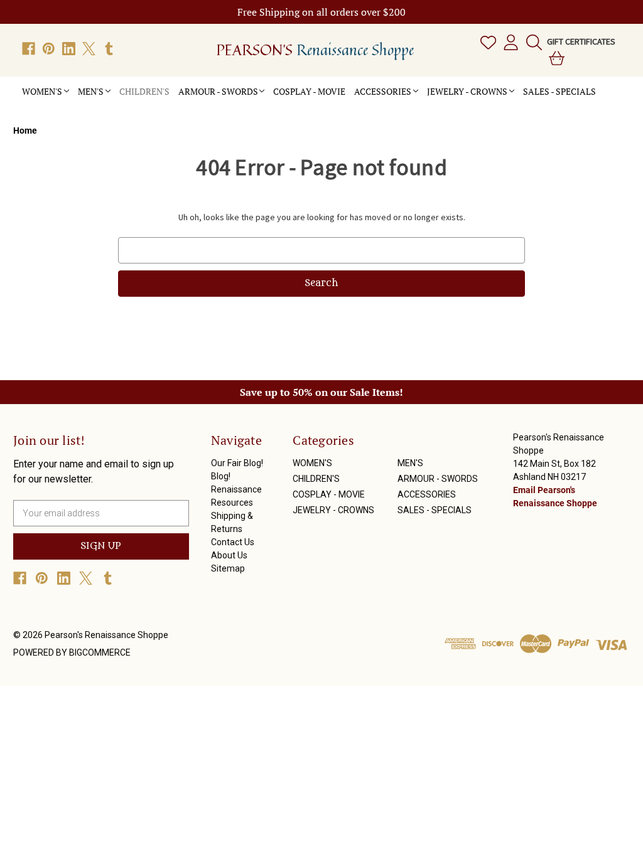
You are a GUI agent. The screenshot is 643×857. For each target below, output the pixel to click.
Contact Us (232, 542)
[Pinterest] (48, 48)
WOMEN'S (42, 91)
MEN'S (91, 91)
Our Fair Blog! (237, 463)
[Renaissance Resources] (604, 88)
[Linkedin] (68, 48)
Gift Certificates (581, 41)
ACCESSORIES (382, 91)
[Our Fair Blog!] (604, 85)
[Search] (531, 42)
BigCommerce (100, 652)
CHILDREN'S (144, 91)
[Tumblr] (109, 48)
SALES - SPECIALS (559, 91)
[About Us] (613, 91)
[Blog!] (613, 85)
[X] (88, 48)
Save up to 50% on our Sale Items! (321, 392)
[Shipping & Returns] (613, 88)
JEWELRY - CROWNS (467, 91)
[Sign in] (508, 42)
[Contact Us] (604, 91)
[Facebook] (28, 48)
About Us (229, 555)
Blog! (220, 476)
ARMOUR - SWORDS (218, 91)
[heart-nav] (485, 42)
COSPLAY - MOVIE (309, 91)
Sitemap (228, 568)
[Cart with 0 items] (554, 58)
